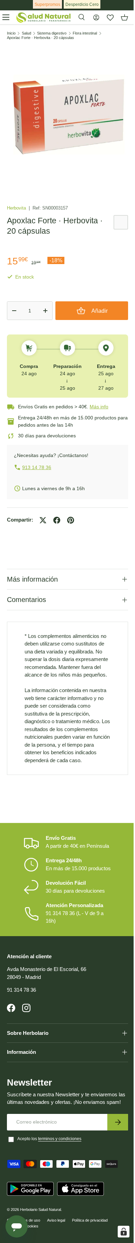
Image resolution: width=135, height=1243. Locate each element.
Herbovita (17, 208)
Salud (26, 33)
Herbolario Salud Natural (40, 1228)
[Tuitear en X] (43, 520)
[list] (67, 115)
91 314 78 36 (21, 1000)
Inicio (11, 33)
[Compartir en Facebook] (57, 520)
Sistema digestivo (51, 33)
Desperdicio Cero (82, 4)
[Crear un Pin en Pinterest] (71, 520)
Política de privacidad (90, 1238)
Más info (99, 406)
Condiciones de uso (23, 1238)
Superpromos (47, 4)
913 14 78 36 (36, 467)
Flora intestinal (85, 33)
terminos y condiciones (59, 1157)
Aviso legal (56, 1238)
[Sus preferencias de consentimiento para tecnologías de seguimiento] (118, 1231)
